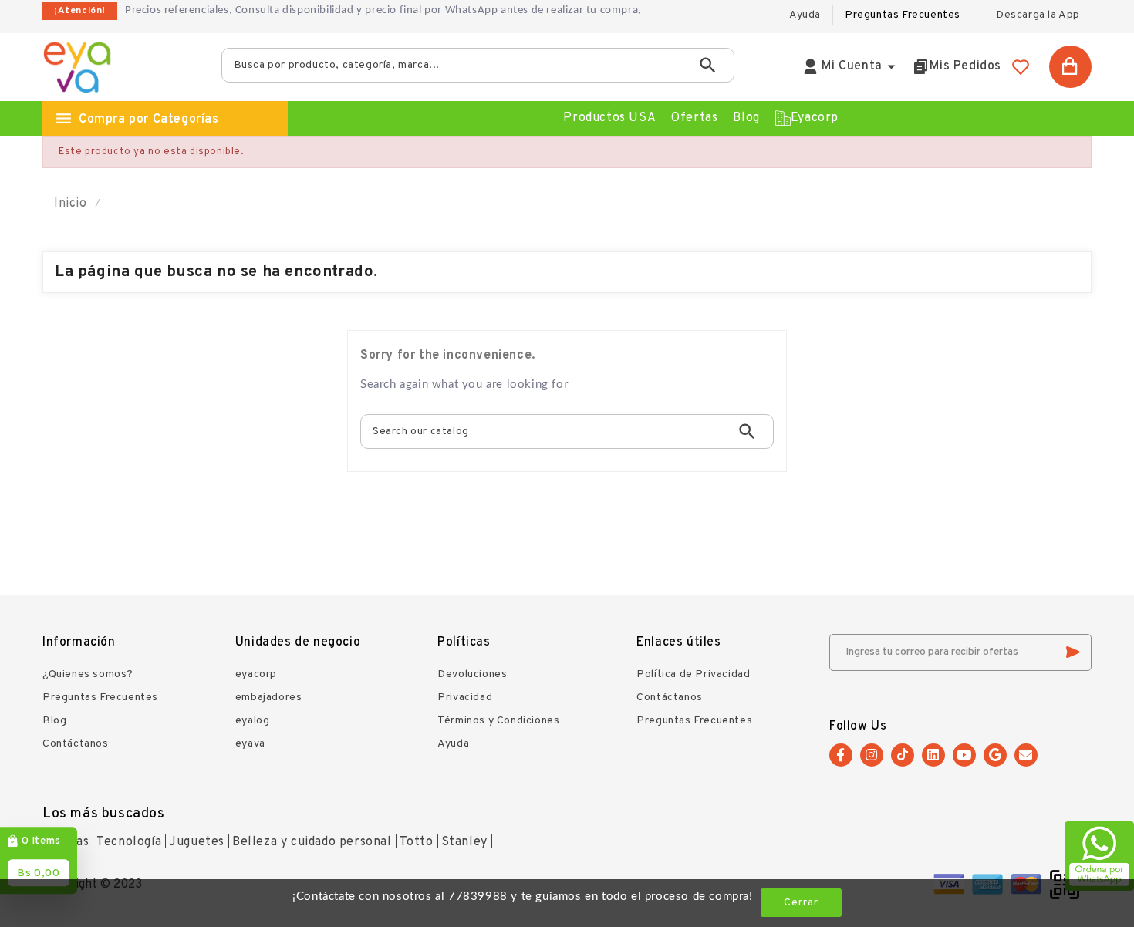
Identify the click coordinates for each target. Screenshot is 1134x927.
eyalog (252, 720)
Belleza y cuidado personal (312, 842)
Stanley (464, 842)
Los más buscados (103, 814)
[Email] (1026, 755)
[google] (995, 755)
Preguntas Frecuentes (902, 15)
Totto (417, 842)
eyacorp (256, 674)
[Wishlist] (1020, 67)
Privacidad (464, 697)
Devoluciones (472, 674)
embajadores (268, 697)
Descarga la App (1038, 15)
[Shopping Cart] (1070, 67)
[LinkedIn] (933, 755)
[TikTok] (902, 755)
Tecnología (128, 842)
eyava (250, 743)
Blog (54, 720)
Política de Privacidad (693, 674)
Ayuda (453, 743)
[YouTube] (964, 755)
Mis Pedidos (965, 66)
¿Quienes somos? (87, 674)
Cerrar (801, 902)
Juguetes (196, 842)
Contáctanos (75, 743)
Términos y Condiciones (498, 720)
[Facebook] (840, 755)
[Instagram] (871, 755)
